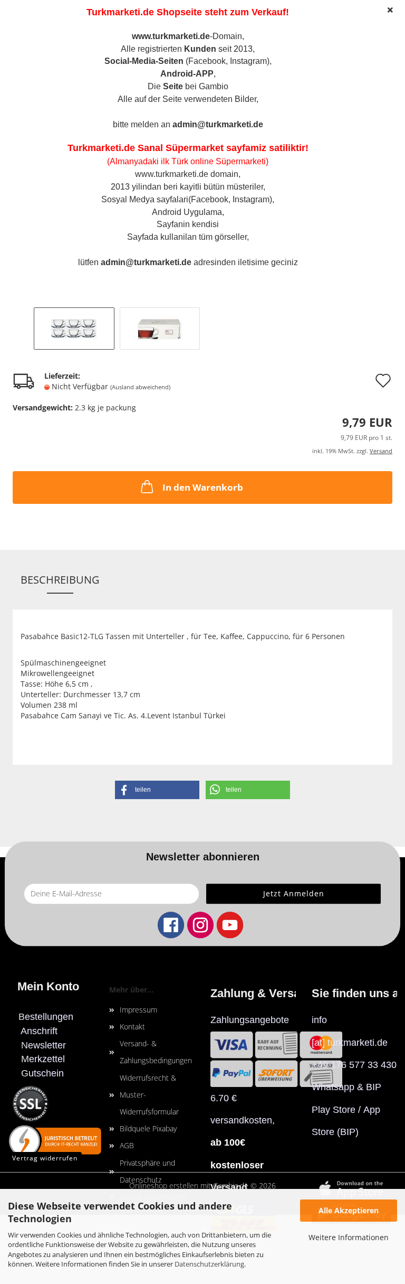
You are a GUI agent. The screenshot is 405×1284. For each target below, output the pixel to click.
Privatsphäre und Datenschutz (147, 1171)
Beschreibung (60, 580)
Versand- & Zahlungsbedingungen (156, 1051)
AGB (127, 1145)
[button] (157, 790)
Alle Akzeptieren (349, 1210)
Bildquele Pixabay (148, 1128)
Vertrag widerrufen (45, 1158)
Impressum (138, 1010)
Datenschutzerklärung (209, 1264)
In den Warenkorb (202, 487)
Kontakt (132, 1026)
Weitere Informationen (348, 1237)
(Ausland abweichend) (140, 387)
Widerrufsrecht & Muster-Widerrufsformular (149, 1095)
